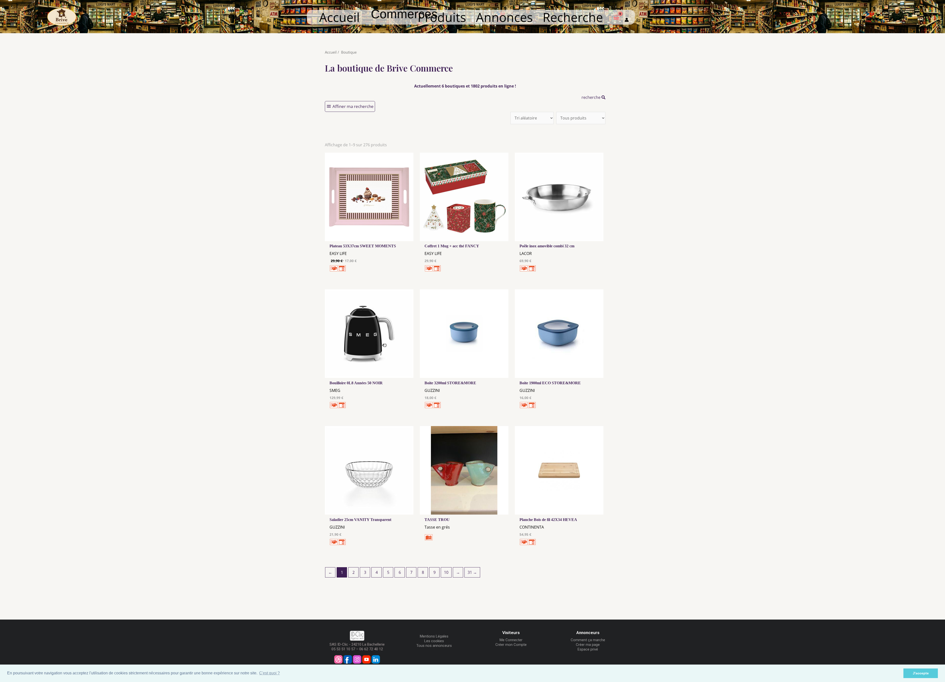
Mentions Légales (434, 636)
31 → (472, 572)
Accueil (339, 17)
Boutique (349, 52)
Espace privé (588, 649)
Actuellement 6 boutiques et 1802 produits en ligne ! (465, 86)
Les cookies (434, 641)
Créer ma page (588, 644)
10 (446, 572)
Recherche (573, 17)
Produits (442, 17)
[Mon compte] (627, 17)
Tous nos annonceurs (434, 645)
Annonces (504, 17)
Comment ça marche (588, 640)
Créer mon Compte (511, 644)
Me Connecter (511, 640)
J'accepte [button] (921, 673)
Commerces (404, 20)
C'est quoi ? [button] (269, 673)
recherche (591, 97)
